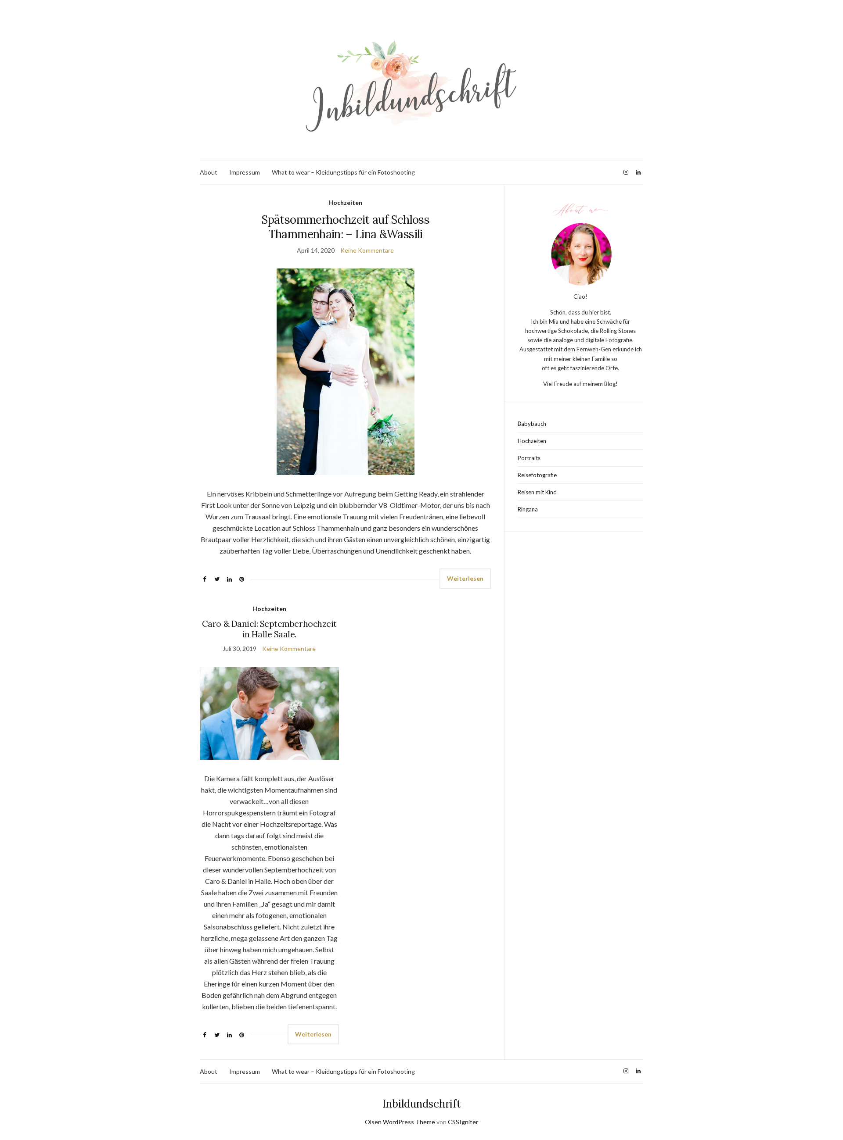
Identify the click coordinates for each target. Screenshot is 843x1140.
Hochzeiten (345, 202)
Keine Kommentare (367, 250)
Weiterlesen (465, 578)
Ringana (528, 509)
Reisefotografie (537, 475)
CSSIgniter (463, 1122)
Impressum (244, 172)
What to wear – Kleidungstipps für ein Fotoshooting (343, 172)
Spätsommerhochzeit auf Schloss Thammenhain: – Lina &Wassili (345, 226)
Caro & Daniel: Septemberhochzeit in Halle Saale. (269, 629)
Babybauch (532, 423)
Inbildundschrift (421, 1104)
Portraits (529, 457)
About (208, 172)
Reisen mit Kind (537, 492)
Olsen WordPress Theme (400, 1122)
